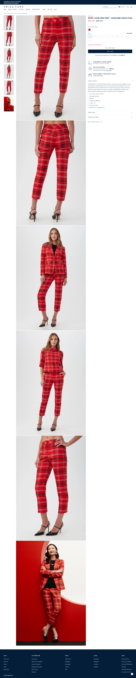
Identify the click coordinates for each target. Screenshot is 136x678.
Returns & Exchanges (37, 661)
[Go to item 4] (9, 71)
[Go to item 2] (9, 39)
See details (108, 70)
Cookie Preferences (127, 669)
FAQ (66, 669)
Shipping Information (37, 666)
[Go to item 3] (9, 55)
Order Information (36, 664)
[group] (110, 94)
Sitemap (124, 666)
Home (43, 9)
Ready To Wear (12, 9)
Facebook (96, 659)
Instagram (96, 661)
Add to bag (110, 51)
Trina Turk (6, 659)
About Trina (68, 659)
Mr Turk (50, 9)
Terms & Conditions (126, 661)
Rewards (34, 672)
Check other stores (97, 75)
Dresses (28, 9)
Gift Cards (6, 669)
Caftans (21, 9)
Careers (67, 666)
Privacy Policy (125, 659)
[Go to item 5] (9, 87)
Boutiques (67, 661)
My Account (35, 669)
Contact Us (34, 659)
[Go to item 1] (9, 22)
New (5, 9)
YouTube (96, 664)
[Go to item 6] (9, 104)
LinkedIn (96, 666)
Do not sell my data (126, 672)
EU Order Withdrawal (127, 664)
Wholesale (67, 664)
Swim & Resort (36, 9)
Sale (55, 9)
